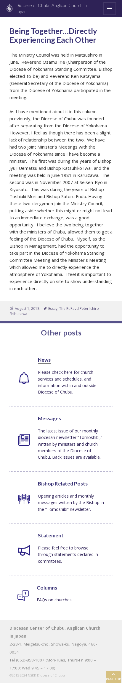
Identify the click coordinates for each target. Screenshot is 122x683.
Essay (52, 308)
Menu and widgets (110, 14)
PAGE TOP (113, 679)
